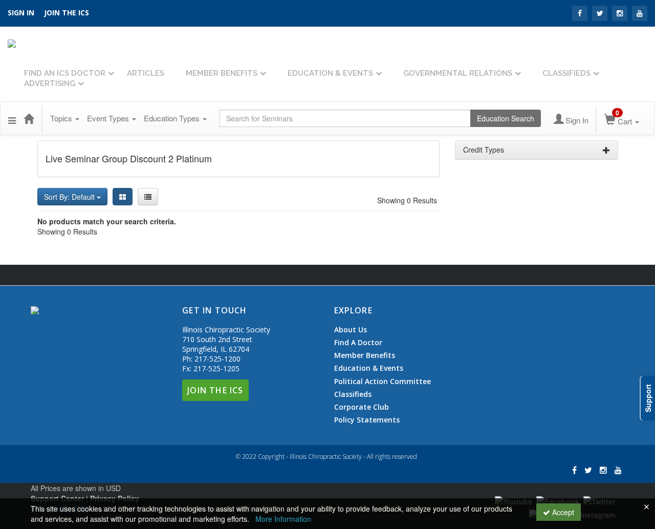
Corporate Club (361, 407)
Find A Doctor (358, 342)
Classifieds (566, 73)
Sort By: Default (70, 197)
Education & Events (330, 73)
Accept (562, 512)
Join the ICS (66, 12)
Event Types (109, 118)
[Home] (28, 118)
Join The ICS (215, 390)
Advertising (49, 83)
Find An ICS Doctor (64, 73)
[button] (12, 118)
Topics (62, 118)
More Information (283, 519)
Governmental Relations (457, 73)
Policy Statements (367, 420)
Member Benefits (221, 73)
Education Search (505, 118)
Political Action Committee (382, 381)
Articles (145, 73)
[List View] (148, 196)
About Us (350, 329)
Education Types (173, 118)
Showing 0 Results (407, 200)
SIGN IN (21, 12)
